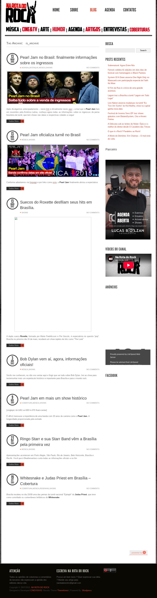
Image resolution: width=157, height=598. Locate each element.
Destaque (33, 68)
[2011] (12, 403)
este (55, 182)
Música (42, 68)
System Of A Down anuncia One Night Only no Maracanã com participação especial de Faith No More (128, 80)
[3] (12, 358)
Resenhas (44, 488)
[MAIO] (12, 60)
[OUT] (12, 441)
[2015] (12, 62)
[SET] (12, 480)
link (47, 109)
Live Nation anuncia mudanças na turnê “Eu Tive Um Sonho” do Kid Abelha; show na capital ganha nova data (129, 106)
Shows (49, 68)
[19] (12, 477)
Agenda (25, 68)
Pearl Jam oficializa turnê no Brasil (50, 135)
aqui (70, 109)
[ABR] (12, 361)
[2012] (12, 207)
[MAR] (12, 137)
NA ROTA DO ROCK (40, 587)
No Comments (92, 68)
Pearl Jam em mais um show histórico (53, 398)
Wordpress (87, 590)
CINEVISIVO (36, 590)
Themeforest (63, 590)
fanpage (33, 182)
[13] (12, 56)
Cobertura (27, 403)
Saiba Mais (14, 121)
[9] (12, 397)
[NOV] (12, 400)
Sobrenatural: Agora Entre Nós (121, 65)
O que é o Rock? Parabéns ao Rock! (124, 131)
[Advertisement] (128, 314)
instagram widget (138, 552)
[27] (12, 438)
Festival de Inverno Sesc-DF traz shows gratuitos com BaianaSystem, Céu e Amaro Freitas (127, 116)
